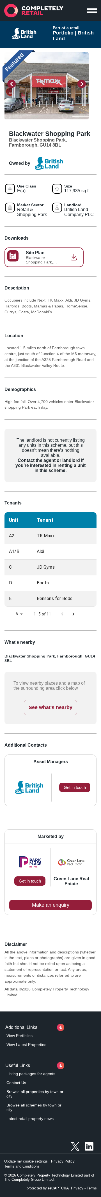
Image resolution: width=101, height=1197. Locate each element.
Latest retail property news (30, 1118)
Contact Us (16, 1082)
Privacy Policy (63, 1161)
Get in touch (30, 881)
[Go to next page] (73, 614)
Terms (92, 1188)
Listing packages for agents (30, 1073)
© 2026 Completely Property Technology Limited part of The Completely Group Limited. (49, 1177)
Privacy (77, 1188)
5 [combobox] (17, 614)
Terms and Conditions (22, 1166)
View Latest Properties (26, 1044)
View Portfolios (19, 1035)
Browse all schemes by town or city (33, 1107)
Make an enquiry (50, 905)
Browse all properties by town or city (34, 1093)
